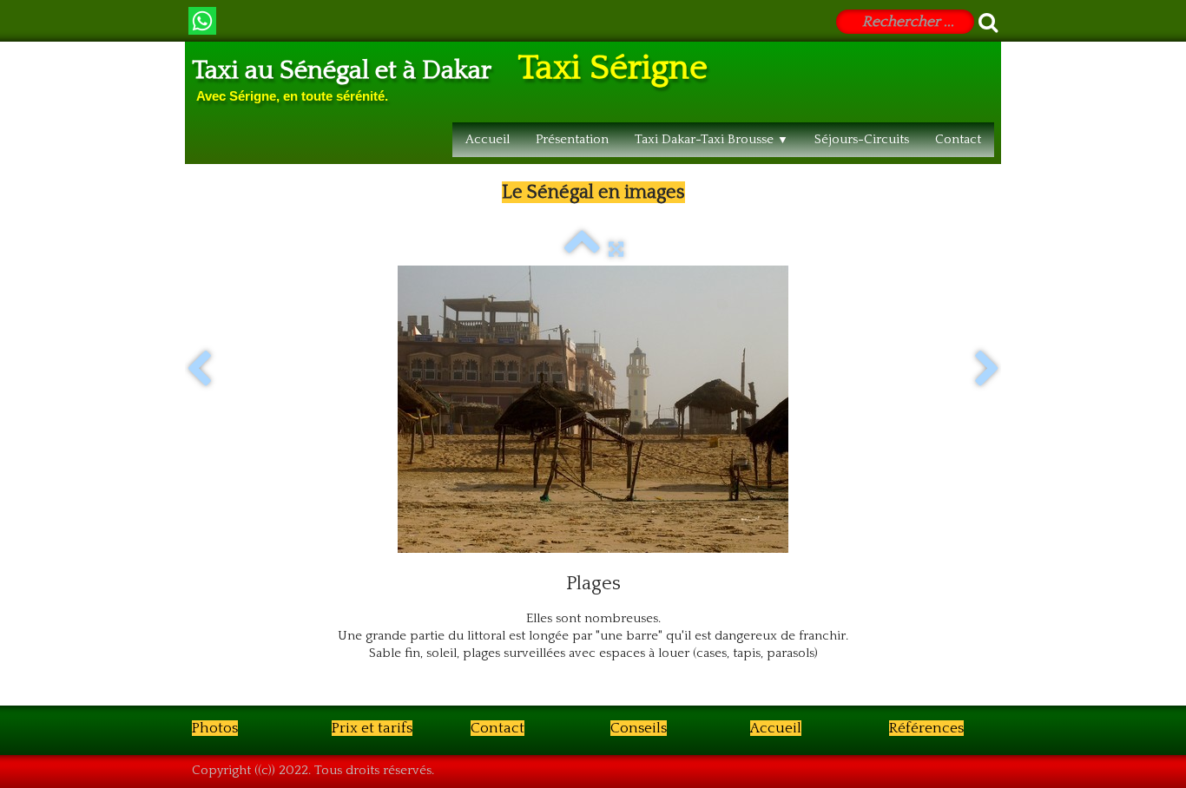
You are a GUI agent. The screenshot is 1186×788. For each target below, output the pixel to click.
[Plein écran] (616, 249)
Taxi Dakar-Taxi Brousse (711, 139)
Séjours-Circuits (861, 139)
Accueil (487, 139)
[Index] (582, 249)
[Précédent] (199, 369)
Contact (958, 139)
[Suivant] (987, 369)
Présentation (572, 139)
